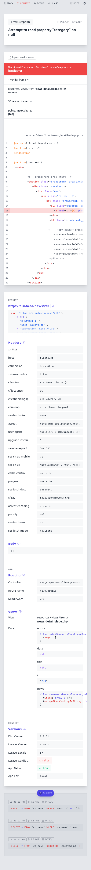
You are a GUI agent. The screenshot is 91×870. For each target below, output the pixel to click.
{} (60, 638)
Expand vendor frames (23, 57)
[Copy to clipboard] (79, 313)
